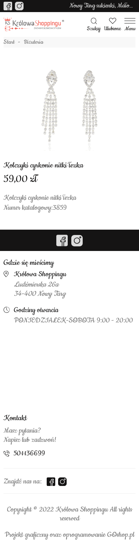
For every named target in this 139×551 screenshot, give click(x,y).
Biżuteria (33, 42)
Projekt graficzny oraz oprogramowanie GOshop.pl (69, 535)
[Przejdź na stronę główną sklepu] (34, 25)
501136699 (29, 453)
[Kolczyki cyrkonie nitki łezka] (69, 108)
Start (9, 42)
